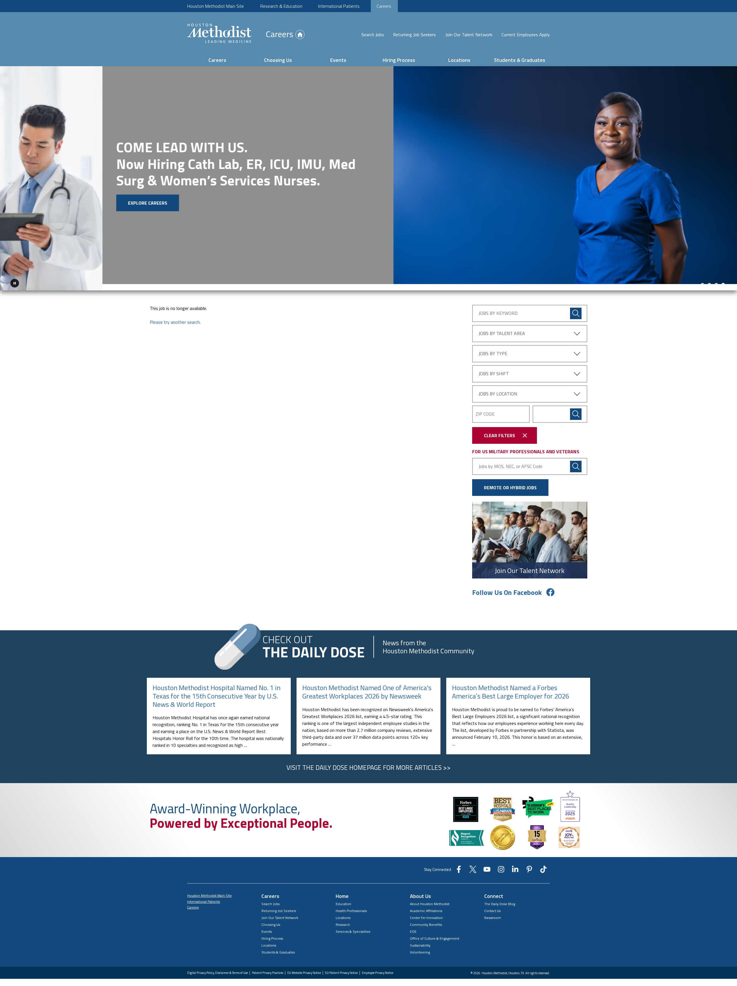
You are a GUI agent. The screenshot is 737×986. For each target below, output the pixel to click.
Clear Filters (499, 429)
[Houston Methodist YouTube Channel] (487, 864)
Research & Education (281, 6)
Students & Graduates (519, 60)
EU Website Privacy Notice (304, 966)
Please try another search (175, 315)
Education (343, 897)
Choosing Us (278, 60)
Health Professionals (351, 904)
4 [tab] (723, 278)
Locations (459, 60)
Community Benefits (426, 918)
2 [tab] (709, 278)
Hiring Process (399, 60)
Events (338, 60)
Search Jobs (372, 34)
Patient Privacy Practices (267, 966)
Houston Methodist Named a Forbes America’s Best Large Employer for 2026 (510, 685)
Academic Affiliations (426, 904)
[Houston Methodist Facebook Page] (458, 864)
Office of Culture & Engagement (434, 932)
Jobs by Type (492, 347)
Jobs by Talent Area (501, 326)
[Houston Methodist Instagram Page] (501, 864)
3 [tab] (716, 278)
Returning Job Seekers (414, 34)
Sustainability (420, 939)
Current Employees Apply (526, 34)
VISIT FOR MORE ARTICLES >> (368, 761)
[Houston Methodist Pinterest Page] (529, 864)
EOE (413, 925)
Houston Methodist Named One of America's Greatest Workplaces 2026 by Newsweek (367, 685)
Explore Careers (45, 202)
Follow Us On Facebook (507, 586)
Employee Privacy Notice (377, 966)
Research (343, 918)
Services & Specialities (353, 925)
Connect (493, 890)
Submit (576, 408)
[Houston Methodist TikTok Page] (543, 864)
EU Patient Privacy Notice (341, 966)
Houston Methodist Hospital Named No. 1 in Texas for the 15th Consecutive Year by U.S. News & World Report (216, 689)
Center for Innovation (426, 911)
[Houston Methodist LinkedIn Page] (515, 864)
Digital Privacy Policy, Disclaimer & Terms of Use (217, 966)
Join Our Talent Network (468, 34)
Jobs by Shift (493, 367)
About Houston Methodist (429, 897)
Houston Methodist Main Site (215, 6)
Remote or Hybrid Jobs (510, 481)
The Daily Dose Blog (499, 897)
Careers (384, 6)
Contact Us (492, 904)
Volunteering (420, 946)
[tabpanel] (368, 175)
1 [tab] (702, 278)
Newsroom (492, 911)
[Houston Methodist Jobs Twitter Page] (472, 864)
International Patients (339, 6)
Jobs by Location (497, 387)
